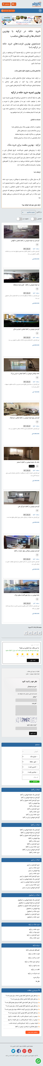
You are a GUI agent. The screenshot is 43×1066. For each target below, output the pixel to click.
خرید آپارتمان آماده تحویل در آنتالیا (30, 835)
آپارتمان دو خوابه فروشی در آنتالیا (30, 832)
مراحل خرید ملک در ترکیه (32, 962)
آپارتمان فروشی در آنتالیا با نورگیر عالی (28, 506)
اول (39, 633)
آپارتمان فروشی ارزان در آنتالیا (31, 849)
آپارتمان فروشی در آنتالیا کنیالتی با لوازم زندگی (26, 329)
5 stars (17, 654)
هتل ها (38, 981)
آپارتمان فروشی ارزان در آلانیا (31, 817)
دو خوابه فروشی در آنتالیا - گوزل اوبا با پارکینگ (26, 285)
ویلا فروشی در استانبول (33, 908)
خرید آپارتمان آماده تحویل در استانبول (29, 905)
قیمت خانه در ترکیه (34, 954)
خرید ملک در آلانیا (34, 806)
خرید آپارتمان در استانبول (32, 914)
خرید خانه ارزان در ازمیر (33, 885)
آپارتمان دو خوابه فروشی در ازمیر (30, 882)
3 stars (27, 654)
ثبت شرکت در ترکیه (34, 973)
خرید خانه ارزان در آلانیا (33, 814)
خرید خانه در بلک (35, 938)
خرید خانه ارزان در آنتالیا (33, 847)
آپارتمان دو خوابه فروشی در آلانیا (30, 797)
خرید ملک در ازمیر (34, 868)
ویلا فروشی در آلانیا (34, 803)
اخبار (17, 1046)
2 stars (32, 654)
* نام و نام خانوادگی (31, 687)
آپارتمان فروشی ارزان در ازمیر (31, 887)
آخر (26, 633)
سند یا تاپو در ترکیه (34, 965)
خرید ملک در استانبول (33, 911)
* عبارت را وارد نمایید (32, 725)
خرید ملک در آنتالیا (34, 841)
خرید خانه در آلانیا (35, 812)
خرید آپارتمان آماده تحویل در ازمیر (30, 876)
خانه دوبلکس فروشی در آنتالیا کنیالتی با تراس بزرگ (25, 373)
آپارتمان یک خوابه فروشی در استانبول (29, 900)
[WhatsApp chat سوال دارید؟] (38, 1062)
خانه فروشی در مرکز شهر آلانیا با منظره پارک (26, 595)
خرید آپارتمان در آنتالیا (33, 844)
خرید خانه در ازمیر (34, 873)
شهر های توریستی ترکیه (33, 950)
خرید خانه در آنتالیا (34, 852)
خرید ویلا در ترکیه (34, 932)
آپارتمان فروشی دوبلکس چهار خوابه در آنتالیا (26, 551)
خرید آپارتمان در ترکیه (33, 935)
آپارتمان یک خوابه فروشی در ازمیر (30, 879)
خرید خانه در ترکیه (34, 929)
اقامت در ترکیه (35, 969)
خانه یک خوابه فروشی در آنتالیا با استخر (28, 462)
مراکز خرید (36, 977)
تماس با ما (12, 1046)
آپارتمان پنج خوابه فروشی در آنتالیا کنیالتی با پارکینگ (24, 418)
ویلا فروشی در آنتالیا (34, 838)
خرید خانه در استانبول (33, 917)
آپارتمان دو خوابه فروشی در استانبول (29, 903)
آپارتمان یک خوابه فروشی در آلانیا (30, 794)
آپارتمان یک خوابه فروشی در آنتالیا (30, 830)
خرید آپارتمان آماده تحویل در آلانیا (30, 800)
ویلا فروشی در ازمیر (34, 870)
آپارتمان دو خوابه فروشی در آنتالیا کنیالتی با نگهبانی (25, 240)
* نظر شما (33, 703)
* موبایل (34, 697)
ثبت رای (32, 660)
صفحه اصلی (30, 1046)
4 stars (22, 654)
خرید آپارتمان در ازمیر (33, 865)
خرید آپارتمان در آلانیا (33, 809)
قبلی (35, 633)
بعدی (30, 633)
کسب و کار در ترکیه (34, 958)
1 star (37, 654)
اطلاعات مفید (23, 1046)
